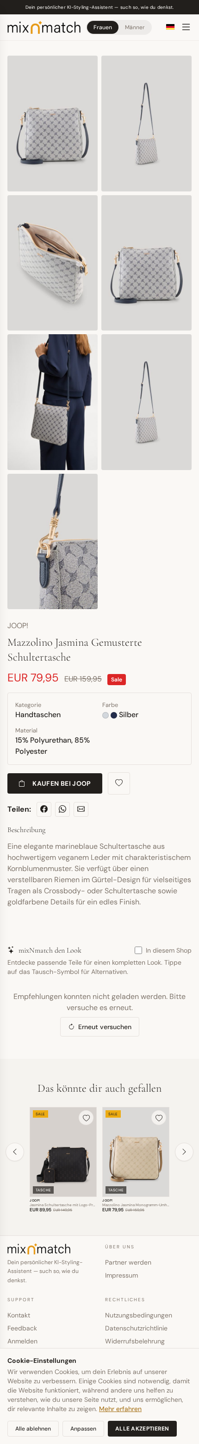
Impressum (121, 1275)
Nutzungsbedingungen (138, 1315)
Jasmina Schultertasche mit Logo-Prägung (66, 1204)
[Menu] (186, 27)
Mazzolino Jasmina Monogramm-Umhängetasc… (143, 1204)
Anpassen (83, 1428)
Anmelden (22, 1341)
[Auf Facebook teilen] (44, 809)
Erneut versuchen (104, 1027)
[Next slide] (184, 1152)
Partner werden (128, 1262)
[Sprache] (170, 27)
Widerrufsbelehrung (135, 1341)
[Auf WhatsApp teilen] (62, 809)
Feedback (22, 1328)
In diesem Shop (169, 950)
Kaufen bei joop (61, 783)
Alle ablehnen (33, 1428)
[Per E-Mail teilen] (81, 809)
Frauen (102, 27)
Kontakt (18, 1315)
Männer (134, 27)
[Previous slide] (15, 1152)
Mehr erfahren (120, 1409)
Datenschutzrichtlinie (136, 1328)
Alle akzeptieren (142, 1428)
